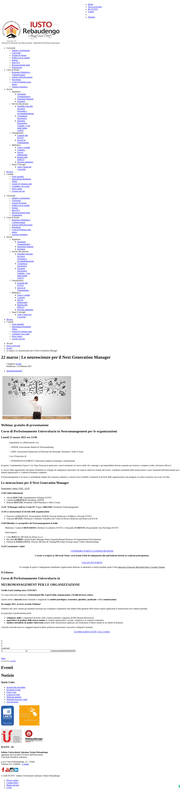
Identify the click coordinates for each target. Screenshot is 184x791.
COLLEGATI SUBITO (92, 562)
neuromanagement (14, 371)
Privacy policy (12, 780)
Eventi (18, 364)
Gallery (91, 12)
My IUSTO (93, 9)
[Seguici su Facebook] (3, 771)
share (3, 658)
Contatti (25, 764)
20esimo (91, 17)
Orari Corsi (11, 692)
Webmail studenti (13, 697)
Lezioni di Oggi (13, 694)
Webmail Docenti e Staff (16, 699)
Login (9, 787)
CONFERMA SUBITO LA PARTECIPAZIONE (92, 551)
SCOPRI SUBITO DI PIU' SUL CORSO (92, 632)
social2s (13, 661)
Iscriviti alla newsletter (15, 687)
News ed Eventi (95, 7)
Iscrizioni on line (13, 690)
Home (90, 4)
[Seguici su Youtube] (7, 771)
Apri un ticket (12, 702)
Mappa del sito (12, 785)
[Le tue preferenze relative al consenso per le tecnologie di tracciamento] (179, 786)
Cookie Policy (12, 783)
